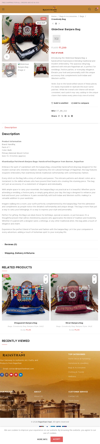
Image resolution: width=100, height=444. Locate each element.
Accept (56, 439)
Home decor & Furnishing (79, 359)
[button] (45, 281)
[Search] (89, 9)
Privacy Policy (6, 396)
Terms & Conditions (8, 401)
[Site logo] (50, 9)
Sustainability (40, 401)
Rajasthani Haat (45, 422)
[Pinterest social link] (65, 116)
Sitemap (38, 405)
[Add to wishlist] (45, 277)
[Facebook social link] (58, 116)
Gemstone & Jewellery (78, 363)
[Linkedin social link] (68, 116)
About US (38, 396)
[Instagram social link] (7, 375)
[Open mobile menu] (3, 9)
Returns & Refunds (76, 410)
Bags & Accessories (68, 16)
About (37, 392)
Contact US (73, 396)
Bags (82, 16)
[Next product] (59, 23)
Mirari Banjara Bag (74, 323)
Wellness (72, 376)
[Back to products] (56, 23)
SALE (41, 326)
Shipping (4, 405)
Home (54, 16)
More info (42, 439)
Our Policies (6, 392)
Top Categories (76, 354)
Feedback (72, 414)
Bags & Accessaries (77, 368)
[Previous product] (52, 23)
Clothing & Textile (76, 372)
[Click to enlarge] (7, 57)
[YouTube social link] (11, 375)
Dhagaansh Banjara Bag (25, 323)
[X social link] (62, 116)
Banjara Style (32, 326)
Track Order (73, 401)
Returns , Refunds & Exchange (13, 410)
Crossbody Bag (58, 19)
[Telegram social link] (72, 116)
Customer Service (78, 392)
